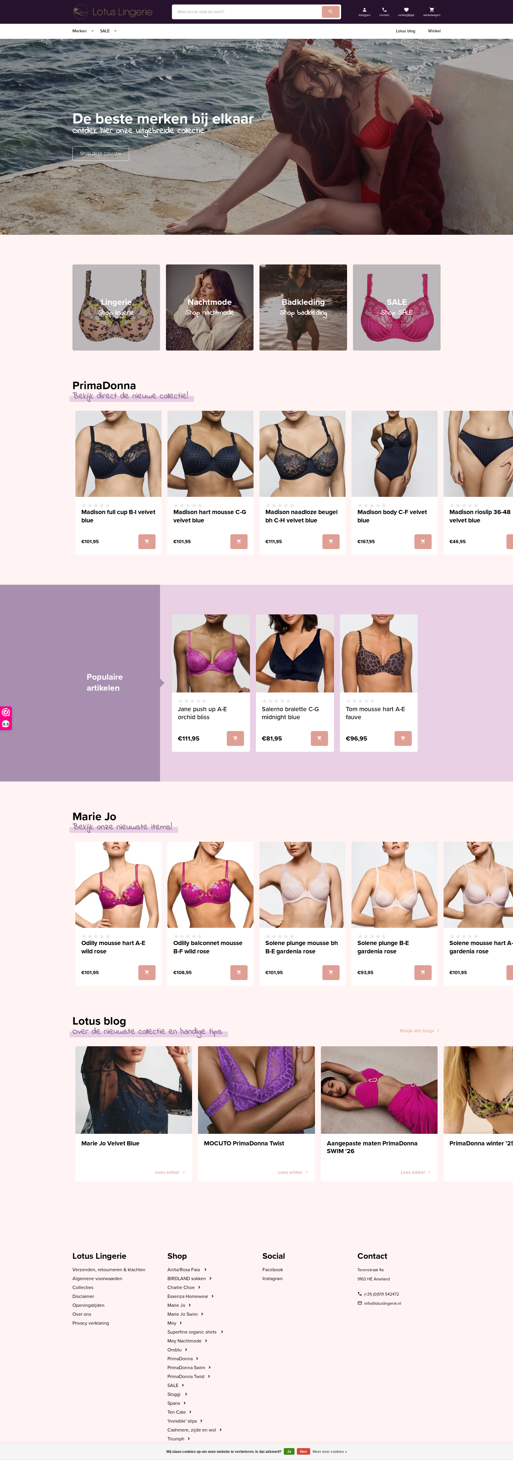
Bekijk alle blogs (417, 1031)
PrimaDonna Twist (186, 1377)
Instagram (272, 1279)
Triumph (175, 1439)
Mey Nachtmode (184, 1341)
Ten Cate (176, 1412)
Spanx (173, 1403)
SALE (105, 31)
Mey (171, 1323)
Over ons (81, 1314)
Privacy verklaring (90, 1323)
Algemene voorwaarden (97, 1279)
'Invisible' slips (182, 1421)
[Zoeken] (331, 12)
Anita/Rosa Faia (184, 1270)
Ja (289, 1452)
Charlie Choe (181, 1288)
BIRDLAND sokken (186, 1279)
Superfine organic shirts (192, 1332)
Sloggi (174, 1394)
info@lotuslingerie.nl (382, 1303)
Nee (303, 1452)
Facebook (272, 1270)
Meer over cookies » (330, 1452)
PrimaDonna (180, 1359)
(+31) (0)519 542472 (381, 1294)
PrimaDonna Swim (186, 1368)
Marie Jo (176, 1305)
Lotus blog (405, 31)
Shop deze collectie (100, 153)
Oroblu (174, 1350)
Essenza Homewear (187, 1296)
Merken (80, 31)
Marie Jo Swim (182, 1314)
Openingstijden (88, 1305)
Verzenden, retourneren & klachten (108, 1270)
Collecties (82, 1288)
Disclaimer (83, 1296)
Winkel (434, 31)
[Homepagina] (114, 11)
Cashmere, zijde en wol (191, 1430)
